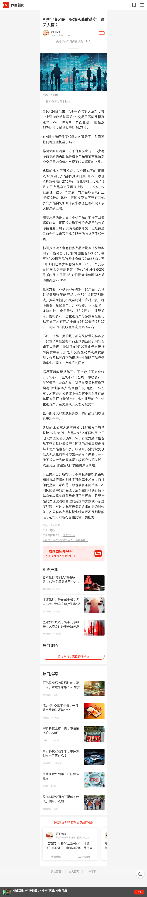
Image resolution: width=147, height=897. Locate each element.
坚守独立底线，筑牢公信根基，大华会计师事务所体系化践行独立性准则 (61, 624)
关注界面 (56, 871)
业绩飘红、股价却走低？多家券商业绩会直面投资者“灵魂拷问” (61, 601)
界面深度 (61, 834)
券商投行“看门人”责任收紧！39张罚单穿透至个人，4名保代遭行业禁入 (61, 579)
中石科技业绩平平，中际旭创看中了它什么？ (61, 753)
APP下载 (91, 871)
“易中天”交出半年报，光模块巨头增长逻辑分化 (60, 707)
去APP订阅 (84, 856)
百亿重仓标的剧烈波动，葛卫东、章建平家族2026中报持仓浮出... (61, 687)
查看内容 (56, 856)
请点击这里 (69, 535)
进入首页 (74, 871)
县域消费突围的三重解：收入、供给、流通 (61, 799)
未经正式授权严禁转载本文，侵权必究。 (65, 540)
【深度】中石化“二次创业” (63, 843)
